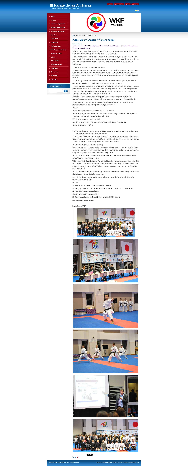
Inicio (74, 35)
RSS (128, 4)
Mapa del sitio (119, 4)
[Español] (136, 10)
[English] (138, 10)
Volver (74, 457)
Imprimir (136, 4)
